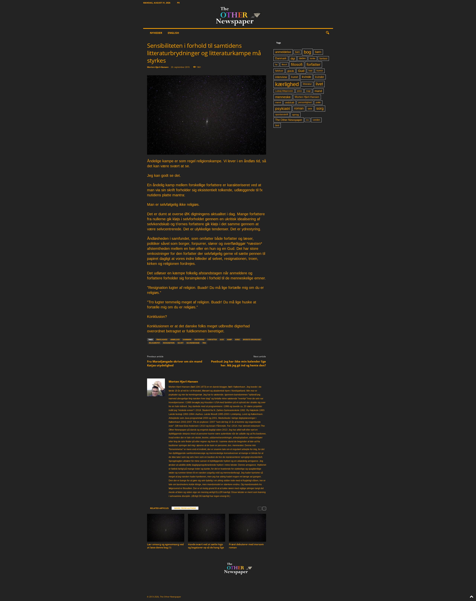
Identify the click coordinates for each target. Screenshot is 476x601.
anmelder (175, 339)
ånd (277, 125)
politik (318, 102)
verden (316, 120)
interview (281, 77)
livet (319, 84)
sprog (295, 114)
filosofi (297, 64)
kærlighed (287, 84)
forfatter (212, 339)
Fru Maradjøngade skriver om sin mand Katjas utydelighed (174, 363)
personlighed (305, 102)
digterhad (199, 339)
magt (308, 91)
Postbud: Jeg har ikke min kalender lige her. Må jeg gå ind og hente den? (238, 363)
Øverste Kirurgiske (252, 339)
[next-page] (264, 508)
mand (318, 91)
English (173, 33)
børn (318, 52)
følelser (279, 71)
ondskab (289, 102)
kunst (294, 76)
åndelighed (161, 339)
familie (312, 58)
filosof (284, 64)
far (276, 64)
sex (310, 108)
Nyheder (156, 33)
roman (299, 108)
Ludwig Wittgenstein (284, 91)
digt (293, 58)
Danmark (187, 339)
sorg (320, 108)
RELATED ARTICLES (159, 508)
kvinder (319, 76)
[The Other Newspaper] (238, 16)
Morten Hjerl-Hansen (157, 67)
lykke (299, 91)
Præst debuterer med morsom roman (246, 546)
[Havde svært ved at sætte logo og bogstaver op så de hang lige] (206, 528)
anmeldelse (283, 52)
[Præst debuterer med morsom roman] (247, 528)
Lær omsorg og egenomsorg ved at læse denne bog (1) (165, 546)
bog (307, 51)
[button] (327, 33)
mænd (278, 102)
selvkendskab (192, 343)
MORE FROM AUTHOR (185, 508)
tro (204, 343)
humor (319, 70)
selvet (180, 343)
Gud (222, 339)
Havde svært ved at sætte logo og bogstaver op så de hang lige (206, 546)
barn (297, 52)
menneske (283, 97)
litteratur (307, 84)
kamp (229, 339)
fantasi (323, 58)
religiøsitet (154, 343)
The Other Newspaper (288, 119)
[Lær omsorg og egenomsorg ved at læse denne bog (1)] (165, 528)
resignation (168, 343)
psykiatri (282, 108)
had (310, 70)
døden (302, 58)
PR (178, 2)
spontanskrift (281, 114)
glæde (290, 71)
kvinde (306, 77)
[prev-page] (260, 508)
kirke (237, 339)
